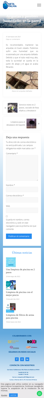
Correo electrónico (15, 195)
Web (8, 206)
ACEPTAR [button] (13, 395)
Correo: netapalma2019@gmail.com (23, 377)
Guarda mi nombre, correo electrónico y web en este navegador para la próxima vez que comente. (21, 224)
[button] (39, 5)
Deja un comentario (13, 39)
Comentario (12, 153)
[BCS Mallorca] (32, 348)
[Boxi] (31, 343)
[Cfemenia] (13, 349)
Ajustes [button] (4, 395)
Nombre (10, 185)
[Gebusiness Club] (13, 343)
